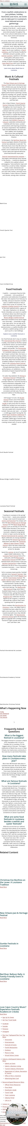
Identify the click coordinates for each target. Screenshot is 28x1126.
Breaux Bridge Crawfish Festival (14, 317)
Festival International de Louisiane (13, 156)
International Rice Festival (12, 341)
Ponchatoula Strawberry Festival (14, 349)
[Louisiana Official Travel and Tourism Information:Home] (14, 4)
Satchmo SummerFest (9, 563)
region (4, 50)
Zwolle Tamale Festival (8, 580)
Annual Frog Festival (18, 539)
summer (10, 552)
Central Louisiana (7, 56)
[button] (13, 1082)
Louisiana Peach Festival (17, 363)
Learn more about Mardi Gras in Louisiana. (14, 69)
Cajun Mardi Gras (7, 63)
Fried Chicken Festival (15, 578)
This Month (3, 717)
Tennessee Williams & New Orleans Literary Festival (14, 543)
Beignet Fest (23, 576)
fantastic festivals (17, 574)
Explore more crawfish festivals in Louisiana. (14, 335)
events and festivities (9, 521)
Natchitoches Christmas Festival (13, 616)
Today (2, 712)
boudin (4, 403)
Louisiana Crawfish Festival (10, 306)
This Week (3, 715)
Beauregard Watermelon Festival (13, 559)
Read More (3, 887)
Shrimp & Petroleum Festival (14, 377)
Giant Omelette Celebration (15, 415)
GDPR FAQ (5, 1109)
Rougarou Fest (7, 596)
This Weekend (4, 713)
